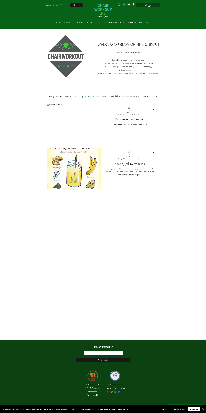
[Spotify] (112, 392)
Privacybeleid (123, 409)
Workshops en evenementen (125, 96)
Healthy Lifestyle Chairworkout (61, 96)
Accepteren (194, 409)
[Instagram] (119, 4)
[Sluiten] (203, 409)
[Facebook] (124, 4)
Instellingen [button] (165, 409)
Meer (145, 96)
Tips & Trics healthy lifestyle (93, 96)
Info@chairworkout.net (115, 385)
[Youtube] (108, 392)
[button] (156, 97)
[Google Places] (133, 4)
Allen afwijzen (179, 409)
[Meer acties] (154, 108)
